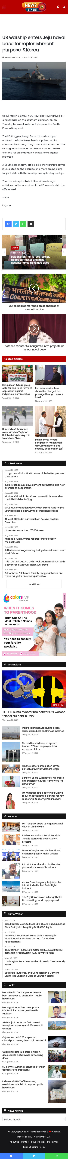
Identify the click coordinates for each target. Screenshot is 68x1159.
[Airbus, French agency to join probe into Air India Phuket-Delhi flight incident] (11, 886)
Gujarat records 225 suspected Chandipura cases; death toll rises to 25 (24, 1039)
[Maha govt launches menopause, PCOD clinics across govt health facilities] (57, 1012)
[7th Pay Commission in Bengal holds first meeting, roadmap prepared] (11, 901)
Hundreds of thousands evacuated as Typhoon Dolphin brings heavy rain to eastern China (16, 434)
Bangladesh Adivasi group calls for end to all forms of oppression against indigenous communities (17, 389)
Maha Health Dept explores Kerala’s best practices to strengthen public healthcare (22, 995)
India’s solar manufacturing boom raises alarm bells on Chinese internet (43, 729)
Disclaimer (52, 1141)
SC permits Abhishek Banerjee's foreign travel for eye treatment (23, 1068)
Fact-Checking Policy (34, 1146)
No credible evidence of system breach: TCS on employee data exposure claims (39, 746)
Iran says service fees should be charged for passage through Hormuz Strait (49, 393)
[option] (34, 252)
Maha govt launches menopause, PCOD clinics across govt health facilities (21, 1010)
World (15, 247)
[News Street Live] (34, 7)
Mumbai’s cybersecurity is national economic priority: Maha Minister (41, 852)
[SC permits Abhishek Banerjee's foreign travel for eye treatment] (57, 1071)
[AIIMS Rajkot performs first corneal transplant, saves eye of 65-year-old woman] (57, 1025)
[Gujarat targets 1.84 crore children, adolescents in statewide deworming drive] (57, 1056)
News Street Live (12, 57)
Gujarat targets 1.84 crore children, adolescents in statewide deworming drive (22, 1055)
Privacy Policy (38, 1141)
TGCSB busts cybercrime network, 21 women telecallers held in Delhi (33, 714)
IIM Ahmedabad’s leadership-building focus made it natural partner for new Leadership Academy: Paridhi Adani (43, 796)
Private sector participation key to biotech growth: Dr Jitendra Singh (41, 767)
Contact (25, 1141)
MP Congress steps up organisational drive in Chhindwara (42, 825)
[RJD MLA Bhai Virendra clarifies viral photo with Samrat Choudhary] (11, 871)
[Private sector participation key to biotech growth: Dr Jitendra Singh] (11, 769)
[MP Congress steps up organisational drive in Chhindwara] (11, 827)
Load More (34, 584)
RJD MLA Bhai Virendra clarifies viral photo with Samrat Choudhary (41, 866)
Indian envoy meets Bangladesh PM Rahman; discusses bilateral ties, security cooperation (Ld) (49, 444)
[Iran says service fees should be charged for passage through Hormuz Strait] (50, 375)
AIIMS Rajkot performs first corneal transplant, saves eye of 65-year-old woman (22, 1025)
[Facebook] (8, 224)
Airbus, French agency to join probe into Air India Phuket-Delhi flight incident (41, 885)
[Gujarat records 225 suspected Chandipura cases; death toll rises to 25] (57, 1042)
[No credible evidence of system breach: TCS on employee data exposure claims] (11, 752)
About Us (14, 1141)
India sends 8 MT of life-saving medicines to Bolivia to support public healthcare (23, 1084)
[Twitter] (16, 224)
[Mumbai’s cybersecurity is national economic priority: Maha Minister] (11, 855)
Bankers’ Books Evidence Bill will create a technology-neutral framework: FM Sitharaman (43, 781)
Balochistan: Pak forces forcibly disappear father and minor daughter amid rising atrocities (30, 259)
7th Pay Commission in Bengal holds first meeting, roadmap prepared (42, 899)
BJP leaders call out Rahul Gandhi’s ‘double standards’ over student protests (41, 838)
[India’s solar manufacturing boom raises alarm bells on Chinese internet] (11, 733)
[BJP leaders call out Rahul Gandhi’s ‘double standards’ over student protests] (11, 839)
